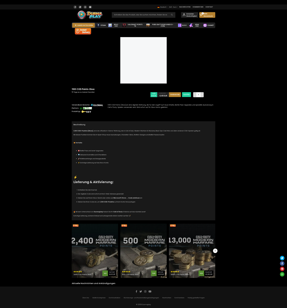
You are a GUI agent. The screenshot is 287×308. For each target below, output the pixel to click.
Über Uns (85, 298)
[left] (72, 250)
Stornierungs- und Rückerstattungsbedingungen (141, 298)
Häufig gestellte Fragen (196, 298)
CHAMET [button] (210, 25)
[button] (207, 15)
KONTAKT (209, 7)
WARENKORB (174, 95)
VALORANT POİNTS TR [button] (135, 25)
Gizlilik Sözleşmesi (98, 298)
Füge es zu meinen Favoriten (84, 92)
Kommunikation (114, 298)
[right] (215, 250)
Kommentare (179, 298)
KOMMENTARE (198, 7)
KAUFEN (186, 94)
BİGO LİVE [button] (116, 25)
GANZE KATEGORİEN (85, 25)
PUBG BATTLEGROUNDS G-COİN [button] (162, 25)
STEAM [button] (103, 25)
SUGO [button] (184, 25)
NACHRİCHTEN (184, 7)
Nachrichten (166, 298)
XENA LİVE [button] (197, 25)
